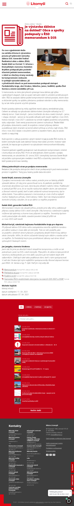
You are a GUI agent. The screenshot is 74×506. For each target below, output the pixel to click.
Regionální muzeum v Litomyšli (16, 466)
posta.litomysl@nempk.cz (16, 448)
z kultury (37, 307)
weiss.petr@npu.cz (14, 475)
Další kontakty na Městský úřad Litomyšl (58, 438)
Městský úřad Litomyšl (13, 431)
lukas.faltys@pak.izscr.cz (34, 448)
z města (28, 307)
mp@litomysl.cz (13, 441)
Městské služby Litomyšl (14, 459)
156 (10, 443)
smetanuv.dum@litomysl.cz (16, 483)
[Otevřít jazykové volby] (71, 3)
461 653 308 (30, 463)
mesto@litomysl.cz (56, 434)
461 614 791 (12, 463)
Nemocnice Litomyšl (16, 446)
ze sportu (47, 307)
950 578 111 (30, 449)
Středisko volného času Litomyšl (33, 479)
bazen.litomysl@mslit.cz (33, 453)
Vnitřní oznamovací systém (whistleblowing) (54, 444)
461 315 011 (30, 456)
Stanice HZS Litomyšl (34, 446)
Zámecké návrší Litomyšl (32, 466)
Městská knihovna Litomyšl (15, 452)
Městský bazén (32, 451)
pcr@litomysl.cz (31, 442)
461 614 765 (30, 477)
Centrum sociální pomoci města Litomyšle (14, 488)
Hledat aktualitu (23, 315)
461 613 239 (12, 485)
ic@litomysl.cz (31, 434)
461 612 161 (30, 436)
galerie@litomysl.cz (32, 475)
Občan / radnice (30, 24)
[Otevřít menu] (4, 4)
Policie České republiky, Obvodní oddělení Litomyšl (33, 439)
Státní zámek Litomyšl (13, 473)
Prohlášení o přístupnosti (54, 448)
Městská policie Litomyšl (14, 438)
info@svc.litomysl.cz (32, 483)
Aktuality (39, 24)
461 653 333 (12, 436)
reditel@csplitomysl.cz (15, 492)
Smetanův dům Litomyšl (14, 479)
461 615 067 (12, 477)
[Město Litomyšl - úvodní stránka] (35, 4)
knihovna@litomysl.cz (15, 454)
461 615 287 (12, 470)
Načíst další (35, 410)
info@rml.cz (12, 468)
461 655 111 (12, 449)
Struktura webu (51, 451)
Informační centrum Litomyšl (34, 431)
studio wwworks (40, 502)
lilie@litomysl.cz (31, 460)
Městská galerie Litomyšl (32, 473)
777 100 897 (30, 470)
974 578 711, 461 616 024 (34, 444)
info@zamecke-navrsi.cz (34, 468)
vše (21, 307)
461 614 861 (12, 494)
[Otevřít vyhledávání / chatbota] (67, 3)
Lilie (28, 458)
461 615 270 (30, 485)
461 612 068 (12, 456)
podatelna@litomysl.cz (15, 434)
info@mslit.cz (12, 461)
